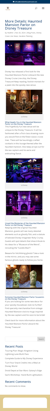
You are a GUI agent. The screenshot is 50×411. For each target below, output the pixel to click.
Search (41, 339)
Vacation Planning (25, 36)
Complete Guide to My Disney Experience (24, 358)
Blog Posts (31, 33)
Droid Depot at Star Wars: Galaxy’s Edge (23, 370)
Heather (10, 33)
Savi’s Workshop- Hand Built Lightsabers (23, 374)
